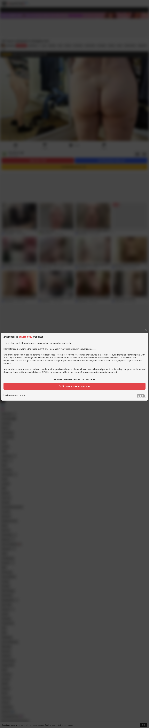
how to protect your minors (14, 395)
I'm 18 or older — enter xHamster (74, 386)
